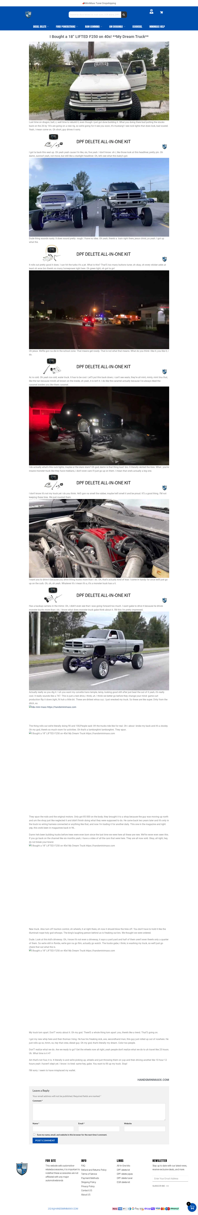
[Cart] (161, 12)
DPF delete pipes (125, 1174)
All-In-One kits (123, 1165)
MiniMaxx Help (157, 27)
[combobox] (95, 14)
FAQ (83, 1165)
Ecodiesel (137, 27)
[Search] (124, 14)
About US (85, 1194)
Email (81, 1123)
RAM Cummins (92, 27)
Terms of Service (89, 1174)
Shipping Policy (88, 1182)
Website (128, 1123)
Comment (38, 1100)
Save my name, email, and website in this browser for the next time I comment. (72, 1134)
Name (36, 1123)
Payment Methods (90, 1178)
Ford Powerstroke (65, 27)
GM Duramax (116, 27)
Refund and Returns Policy (94, 1170)
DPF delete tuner (124, 1178)
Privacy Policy (88, 1186)
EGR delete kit (123, 1182)
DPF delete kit (123, 1170)
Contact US (86, 1190)
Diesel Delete (39, 27)
